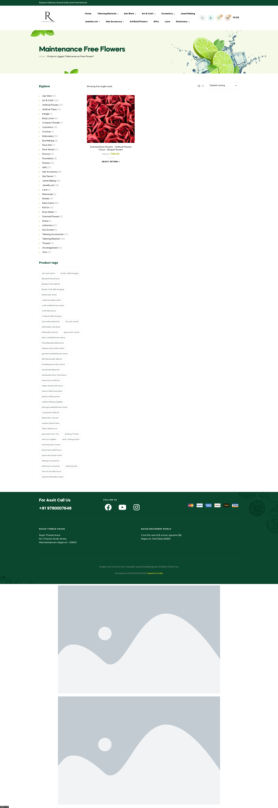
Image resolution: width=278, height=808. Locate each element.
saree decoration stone (52, 455)
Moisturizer (47, 194)
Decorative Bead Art (51, 322)
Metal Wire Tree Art (50, 418)
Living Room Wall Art (50, 413)
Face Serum (48, 150)
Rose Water (48, 212)
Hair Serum (47, 176)
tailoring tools (71, 466)
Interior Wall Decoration (52, 391)
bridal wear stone (49, 295)
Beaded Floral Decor (51, 279)
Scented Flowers (51, 217)
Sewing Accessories (50, 461)
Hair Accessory (114, 22)
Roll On (45, 208)
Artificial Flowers (139, 22)
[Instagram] (136, 507)
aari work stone (48, 273)
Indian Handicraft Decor (52, 386)
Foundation (48, 159)
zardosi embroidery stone (52, 477)
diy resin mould (71, 322)
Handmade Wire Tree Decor (54, 375)
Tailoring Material (106, 14)
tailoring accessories (51, 466)
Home (88, 14)
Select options (110, 162)
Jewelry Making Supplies (52, 402)
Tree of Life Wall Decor (51, 472)
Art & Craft (147, 14)
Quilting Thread (72, 434)
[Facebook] (108, 507)
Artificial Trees (49, 110)
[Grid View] (199, 85)
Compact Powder (51, 123)
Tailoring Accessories (53, 234)
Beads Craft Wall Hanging (53, 289)
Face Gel (47, 145)
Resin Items (48, 203)
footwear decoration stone (53, 348)
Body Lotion (48, 119)
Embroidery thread (50, 332)
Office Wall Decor (49, 429)
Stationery (181, 22)
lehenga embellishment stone (54, 407)
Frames (46, 163)
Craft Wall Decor (49, 311)
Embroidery (48, 136)
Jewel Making (188, 14)
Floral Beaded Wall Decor (53, 343)
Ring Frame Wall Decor (52, 450)
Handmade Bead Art (51, 370)
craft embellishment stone (53, 306)
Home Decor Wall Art (51, 380)
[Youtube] (122, 507)
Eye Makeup (48, 141)
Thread (46, 243)
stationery (47, 225)
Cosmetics (167, 14)
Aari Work (129, 14)
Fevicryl (46, 154)
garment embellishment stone (55, 354)
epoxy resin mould (71, 332)
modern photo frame (50, 423)
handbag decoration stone (53, 364)
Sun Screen (48, 230)
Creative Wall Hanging (51, 316)
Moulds (45, 199)
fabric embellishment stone (53, 338)
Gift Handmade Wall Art (52, 359)
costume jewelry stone (51, 300)
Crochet (46, 132)
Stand (45, 221)
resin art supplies (49, 439)
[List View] (203, 85)
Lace (167, 22)
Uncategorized (50, 248)
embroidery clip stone (51, 327)
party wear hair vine (50, 434)
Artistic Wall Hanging (70, 273)
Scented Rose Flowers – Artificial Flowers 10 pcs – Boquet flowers (111, 148)
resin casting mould (70, 439)
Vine (44, 252)
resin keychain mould (51, 445)
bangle (45, 114)
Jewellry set (91, 22)
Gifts (156, 22)
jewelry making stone (51, 397)
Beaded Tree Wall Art (51, 284)
